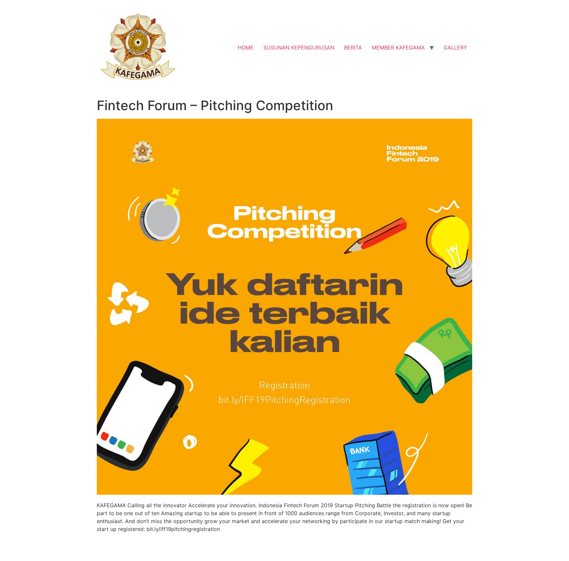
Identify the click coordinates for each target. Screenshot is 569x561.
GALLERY (455, 47)
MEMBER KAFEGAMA (398, 47)
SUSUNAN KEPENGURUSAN (298, 47)
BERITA (353, 47)
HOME (246, 47)
